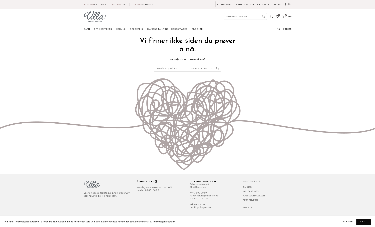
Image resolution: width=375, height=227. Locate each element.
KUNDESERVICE (252, 181)
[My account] (271, 16)
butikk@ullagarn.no (200, 207)
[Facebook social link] (285, 4)
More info (347, 221)
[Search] (279, 29)
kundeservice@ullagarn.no (204, 195)
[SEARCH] (263, 16)
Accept (363, 221)
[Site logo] (95, 16)
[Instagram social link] (289, 4)
